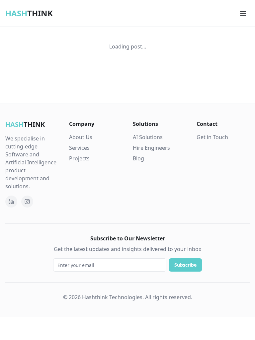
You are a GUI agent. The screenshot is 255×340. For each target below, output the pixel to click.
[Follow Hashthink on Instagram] (27, 202)
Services (79, 147)
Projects (79, 158)
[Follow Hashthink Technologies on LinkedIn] (11, 202)
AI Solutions (148, 137)
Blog (138, 158)
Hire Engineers (151, 147)
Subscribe (185, 265)
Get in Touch (212, 137)
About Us (80, 137)
